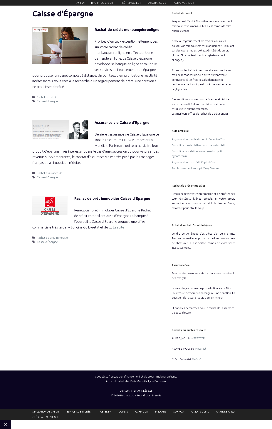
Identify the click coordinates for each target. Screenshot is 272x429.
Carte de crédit (226, 411)
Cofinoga (141, 411)
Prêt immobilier (131, 2)
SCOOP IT (199, 358)
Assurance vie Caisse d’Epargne (122, 122)
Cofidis (123, 411)
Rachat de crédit (102, 2)
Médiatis (160, 411)
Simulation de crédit (45, 411)
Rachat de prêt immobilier (53, 237)
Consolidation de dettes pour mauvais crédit (199, 145)
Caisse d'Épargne (47, 101)
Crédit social (200, 411)
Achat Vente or (184, 2)
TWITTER (199, 338)
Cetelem (105, 411)
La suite (118, 227)
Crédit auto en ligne (45, 417)
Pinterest (200, 348)
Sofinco (178, 411)
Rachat (80, 2)
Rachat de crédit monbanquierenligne (127, 29)
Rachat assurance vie (49, 173)
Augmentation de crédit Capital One (194, 162)
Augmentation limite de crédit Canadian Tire (198, 139)
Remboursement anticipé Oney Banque (195, 168)
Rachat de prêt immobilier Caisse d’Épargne (112, 198)
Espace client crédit (80, 411)
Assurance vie (157, 2)
